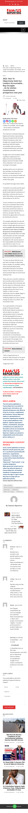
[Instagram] (7, 121)
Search (5, 20)
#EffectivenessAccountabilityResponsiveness (15, 487)
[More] (15, 121)
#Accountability (8, 485)
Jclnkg (12, 579)
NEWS (4, 75)
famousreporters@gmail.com (14, 383)
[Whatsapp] (12, 121)
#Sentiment (20, 491)
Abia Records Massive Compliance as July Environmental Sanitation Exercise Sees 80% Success (14, 737)
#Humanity (7, 489)
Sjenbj (12, 605)
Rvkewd (12, 547)
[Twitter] (10, 121)
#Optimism (15, 489)
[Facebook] (4, 121)
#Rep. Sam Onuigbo (9, 491)
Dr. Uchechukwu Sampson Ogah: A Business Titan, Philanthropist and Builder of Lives (14, 788)
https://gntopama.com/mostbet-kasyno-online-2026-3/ (16, 590)
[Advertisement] (14, 49)
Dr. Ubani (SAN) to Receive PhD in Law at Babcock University (14, 763)
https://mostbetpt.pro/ (16, 562)
